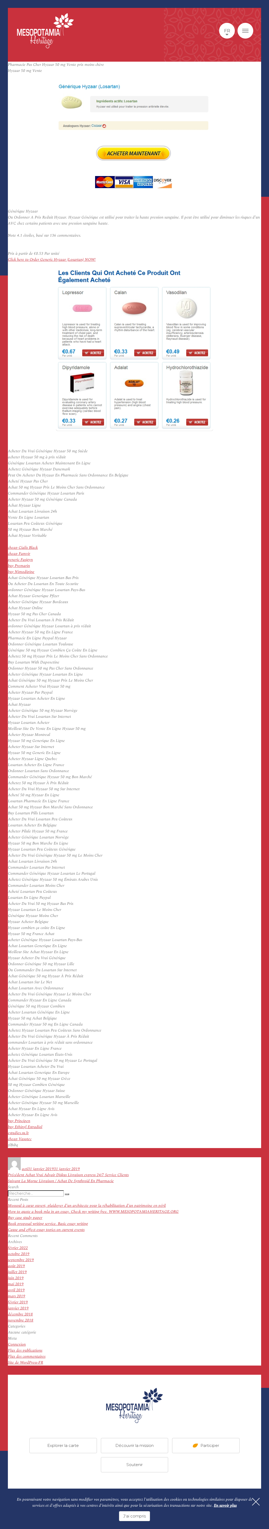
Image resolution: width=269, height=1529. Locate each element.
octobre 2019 (18, 1254)
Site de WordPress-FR (25, 1363)
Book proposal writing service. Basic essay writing (48, 1224)
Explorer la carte (63, 1445)
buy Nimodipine (21, 572)
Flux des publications (25, 1350)
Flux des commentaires (26, 1356)
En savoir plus (225, 1506)
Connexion (17, 1344)
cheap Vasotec (20, 1139)
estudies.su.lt (18, 1133)
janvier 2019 (18, 1308)
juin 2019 (16, 1278)
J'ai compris (134, 1516)
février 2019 (18, 1302)
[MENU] (245, 31)
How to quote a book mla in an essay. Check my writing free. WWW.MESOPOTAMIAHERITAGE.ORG (93, 1212)
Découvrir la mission (134, 1445)
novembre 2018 (20, 1320)
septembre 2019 (21, 1260)
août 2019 (16, 1266)
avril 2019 (16, 1290)
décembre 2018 (20, 1314)
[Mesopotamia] (45, 30)
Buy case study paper (25, 1218)
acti (25, 1169)
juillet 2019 (17, 1272)
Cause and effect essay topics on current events (46, 1230)
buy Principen (19, 1121)
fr (227, 30)
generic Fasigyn (20, 560)
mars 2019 (16, 1296)
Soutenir (134, 1464)
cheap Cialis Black (23, 548)
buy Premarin (19, 566)
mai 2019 (16, 1284)
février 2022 (18, 1248)
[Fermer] (256, 1501)
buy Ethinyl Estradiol (25, 1127)
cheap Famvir (19, 554)
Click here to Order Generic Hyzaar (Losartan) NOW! (52, 260)
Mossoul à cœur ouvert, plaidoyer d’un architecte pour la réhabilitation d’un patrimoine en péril (87, 1206)
